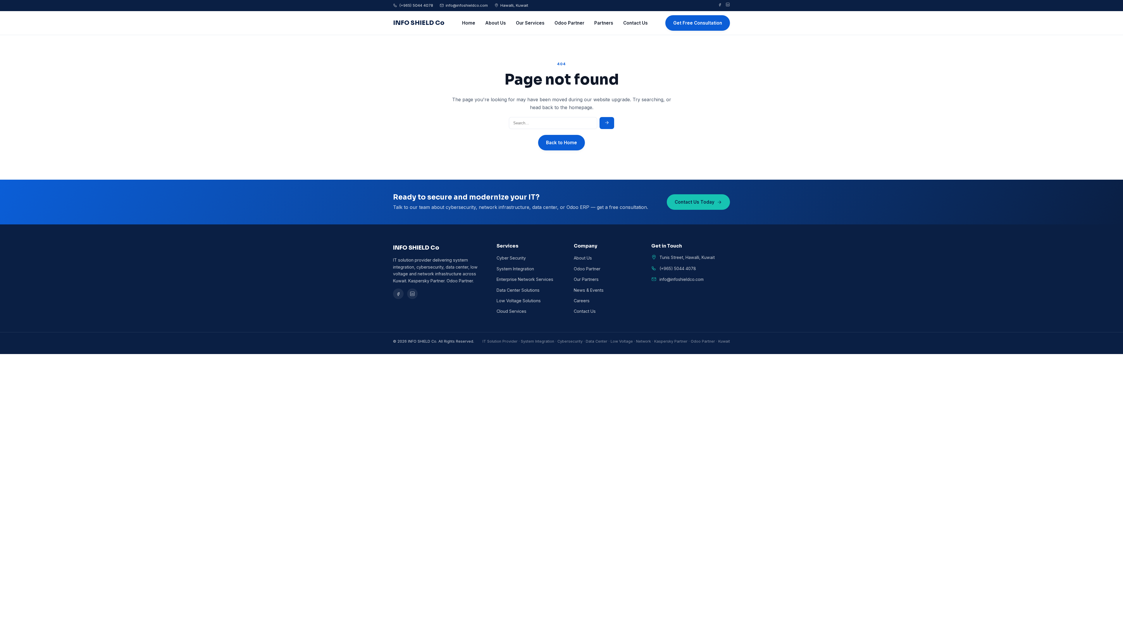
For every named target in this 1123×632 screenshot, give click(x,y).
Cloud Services (511, 311)
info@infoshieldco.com (467, 5)
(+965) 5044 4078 (416, 5)
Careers (582, 300)
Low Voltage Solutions (519, 300)
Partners (603, 23)
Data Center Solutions (518, 290)
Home (468, 23)
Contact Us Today (694, 202)
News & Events (589, 290)
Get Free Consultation (697, 23)
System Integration (515, 268)
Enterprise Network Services (525, 279)
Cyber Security (511, 257)
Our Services (530, 23)
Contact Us (635, 23)
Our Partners (586, 279)
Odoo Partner (569, 23)
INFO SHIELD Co (419, 23)
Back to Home (561, 142)
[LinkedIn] (728, 5)
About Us (495, 23)
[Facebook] (720, 5)
